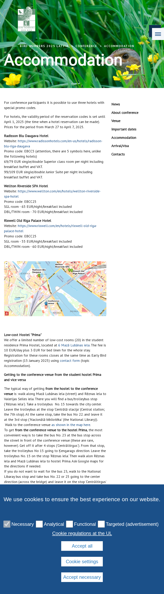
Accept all (82, 546)
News (115, 104)
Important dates (123, 129)
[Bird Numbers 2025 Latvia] (27, 20)
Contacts (118, 154)
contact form (70, 360)
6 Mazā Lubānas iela (74, 345)
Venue (115, 120)
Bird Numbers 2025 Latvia (44, 46)
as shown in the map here (70, 424)
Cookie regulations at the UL (82, 533)
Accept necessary (82, 577)
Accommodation (119, 46)
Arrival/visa (120, 145)
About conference (124, 112)
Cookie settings (82, 561)
